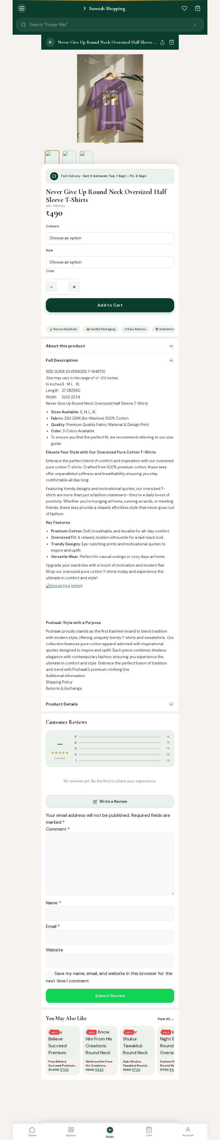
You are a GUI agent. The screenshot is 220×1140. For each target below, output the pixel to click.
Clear (50, 271)
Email (53, 926)
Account (188, 1135)
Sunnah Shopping (103, 8)
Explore (71, 1135)
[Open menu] (21, 8)
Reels (110, 1137)
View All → (166, 1019)
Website (54, 950)
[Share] (162, 42)
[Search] (195, 25)
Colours (52, 226)
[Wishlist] (184, 8)
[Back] (50, 42)
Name (53, 903)
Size (49, 250)
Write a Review (113, 801)
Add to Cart (110, 305)
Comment (58, 829)
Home (32, 1135)
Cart (149, 1135)
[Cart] (197, 8)
